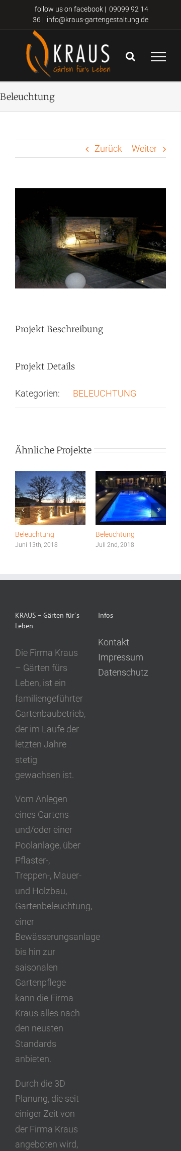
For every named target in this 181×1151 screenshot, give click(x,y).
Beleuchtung (34, 534)
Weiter (144, 148)
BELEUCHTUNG (104, 393)
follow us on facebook (68, 9)
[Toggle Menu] (158, 56)
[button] (22, 510)
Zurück (108, 148)
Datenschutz (123, 672)
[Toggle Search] (130, 56)
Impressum (120, 657)
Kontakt (113, 642)
